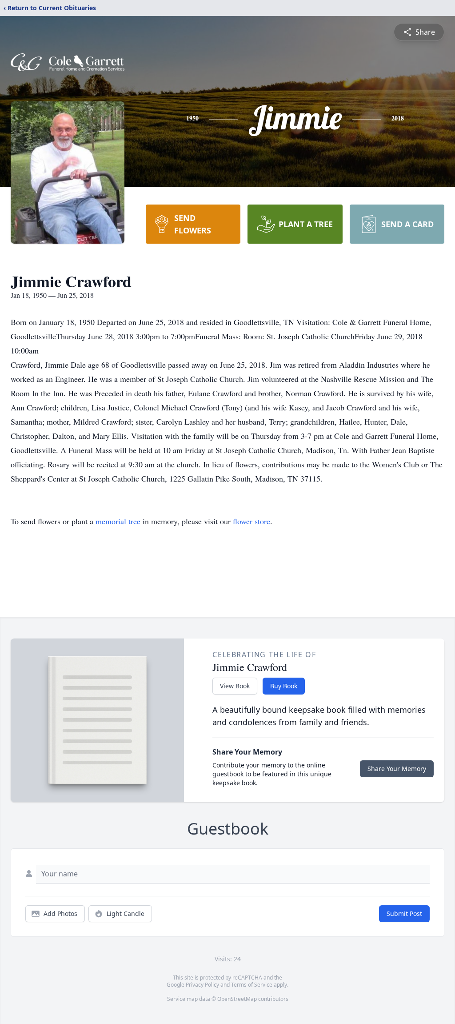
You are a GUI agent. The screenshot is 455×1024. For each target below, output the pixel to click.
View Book (235, 686)
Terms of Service (251, 984)
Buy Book (283, 686)
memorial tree (118, 521)
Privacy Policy (202, 984)
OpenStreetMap (237, 999)
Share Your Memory (396, 768)
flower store (251, 521)
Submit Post (404, 913)
